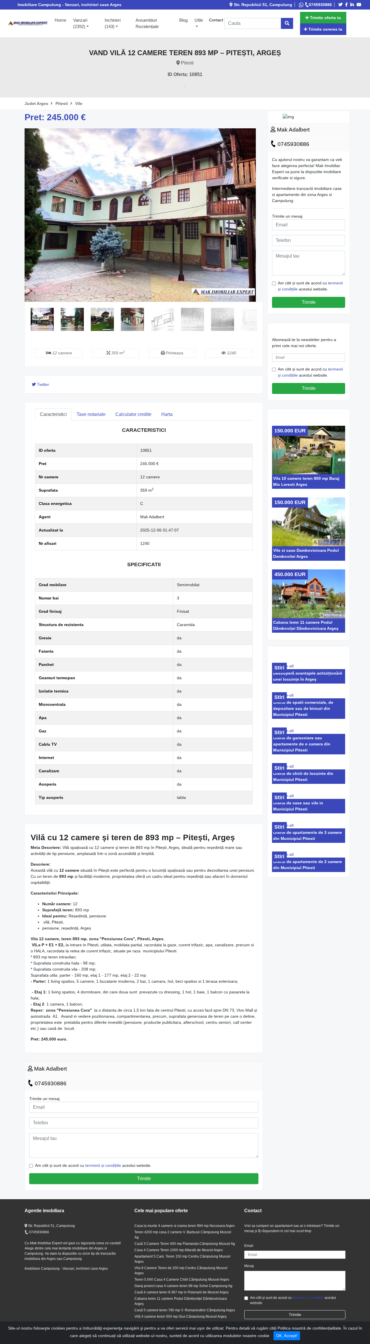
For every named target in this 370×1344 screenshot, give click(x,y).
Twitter (42, 384)
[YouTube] (360, 4)
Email (248, 1246)
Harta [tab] (167, 414)
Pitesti (62, 103)
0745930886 (320, 4)
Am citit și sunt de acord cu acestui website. (93, 1165)
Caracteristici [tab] (53, 414)
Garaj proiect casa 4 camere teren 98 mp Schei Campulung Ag (183, 1286)
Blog (183, 20)
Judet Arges (37, 103)
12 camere (61, 353)
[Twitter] (341, 4)
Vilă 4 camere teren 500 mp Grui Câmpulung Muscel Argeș (180, 1317)
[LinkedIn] (353, 4)
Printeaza (174, 353)
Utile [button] (199, 20)
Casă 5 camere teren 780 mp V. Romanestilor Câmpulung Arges (184, 1310)
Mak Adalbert (50, 1069)
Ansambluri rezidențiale (147, 23)
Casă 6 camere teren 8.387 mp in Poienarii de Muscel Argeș (181, 1292)
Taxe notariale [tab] (91, 414)
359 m (117, 353)
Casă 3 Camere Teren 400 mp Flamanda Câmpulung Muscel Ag (184, 1244)
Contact (216, 20)
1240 (231, 353)
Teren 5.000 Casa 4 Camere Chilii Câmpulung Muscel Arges (181, 1280)
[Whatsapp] (302, 4)
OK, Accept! (286, 1335)
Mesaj (249, 1266)
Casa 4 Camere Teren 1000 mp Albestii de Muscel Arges (178, 1250)
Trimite (144, 1178)
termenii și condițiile (103, 1165)
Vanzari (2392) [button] (80, 23)
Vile (78, 103)
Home (62, 20)
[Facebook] (347, 4)
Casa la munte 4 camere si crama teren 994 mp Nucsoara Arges (184, 1226)
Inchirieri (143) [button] (113, 23)
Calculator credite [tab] (133, 414)
